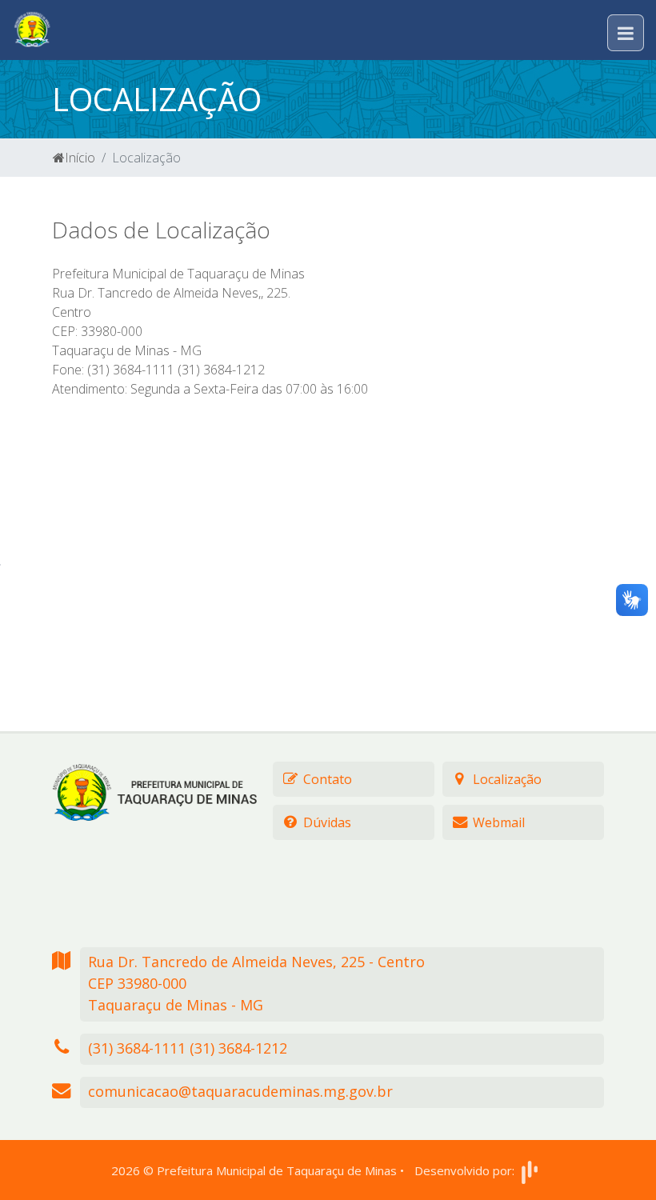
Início (80, 157)
